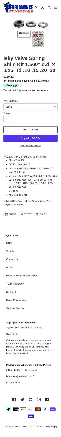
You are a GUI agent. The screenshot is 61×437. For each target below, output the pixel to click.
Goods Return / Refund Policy (21, 275)
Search (10, 251)
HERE (15, 334)
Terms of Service (15, 308)
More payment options (30, 145)
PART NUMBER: (11, 101)
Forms (9, 267)
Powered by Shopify (48, 427)
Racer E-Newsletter (16, 300)
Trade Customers (15, 284)
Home (9, 242)
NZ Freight (11, 292)
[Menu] (55, 7)
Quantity (7, 113)
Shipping (21, 90)
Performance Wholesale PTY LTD (25, 427)
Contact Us (12, 259)
